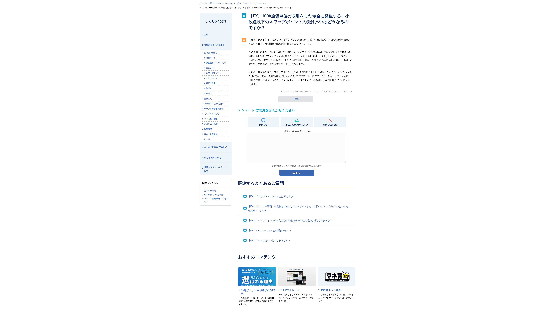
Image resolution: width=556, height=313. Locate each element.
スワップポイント (259, 3)
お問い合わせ (210, 190)
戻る (297, 99)
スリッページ (211, 78)
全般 (206, 34)
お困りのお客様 (210, 124)
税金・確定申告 (210, 134)
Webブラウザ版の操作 (213, 108)
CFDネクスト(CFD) (213, 157)
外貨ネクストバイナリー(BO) (215, 169)
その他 (207, 139)
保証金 (209, 88)
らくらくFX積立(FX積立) (215, 147)
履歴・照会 (210, 83)
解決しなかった (330, 124)
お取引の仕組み (242, 3)
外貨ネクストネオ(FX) (224, 3)
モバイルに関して (211, 113)
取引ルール (210, 57)
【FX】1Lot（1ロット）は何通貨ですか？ (270, 230)
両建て (209, 93)
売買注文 (208, 98)
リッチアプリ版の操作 (213, 103)
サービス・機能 (210, 118)
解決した (263, 124)
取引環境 (208, 129)
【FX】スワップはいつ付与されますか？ (269, 240)
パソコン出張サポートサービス (216, 200)
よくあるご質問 (206, 3)
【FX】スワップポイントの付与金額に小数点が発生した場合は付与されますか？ (290, 220)
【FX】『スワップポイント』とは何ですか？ (271, 196)
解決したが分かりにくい (297, 124)
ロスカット (210, 68)
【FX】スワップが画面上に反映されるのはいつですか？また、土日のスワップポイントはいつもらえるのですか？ (298, 208)
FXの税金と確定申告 (213, 194)
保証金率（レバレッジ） (216, 62)
